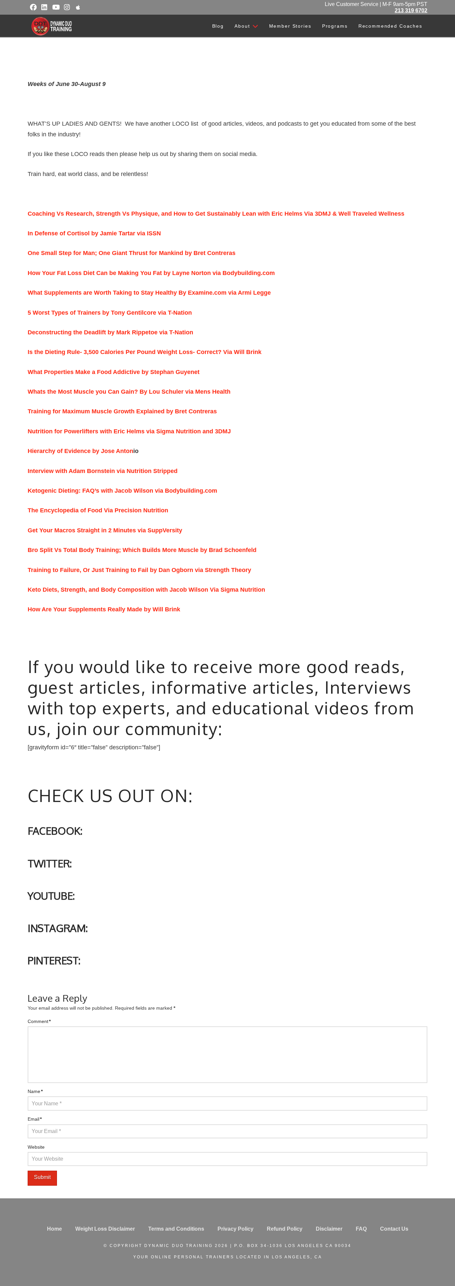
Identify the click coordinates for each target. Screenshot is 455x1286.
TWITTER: (50, 863)
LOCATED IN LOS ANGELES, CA (279, 1257)
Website (36, 1147)
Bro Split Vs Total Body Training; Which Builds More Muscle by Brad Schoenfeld (142, 550)
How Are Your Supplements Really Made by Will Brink (104, 609)
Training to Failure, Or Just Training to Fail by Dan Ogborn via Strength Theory (139, 570)
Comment (39, 1021)
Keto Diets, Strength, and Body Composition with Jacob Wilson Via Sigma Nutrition (146, 589)
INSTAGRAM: (58, 927)
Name (35, 1091)
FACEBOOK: (55, 830)
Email (35, 1119)
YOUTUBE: (51, 895)
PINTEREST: (54, 960)
